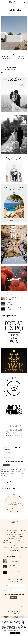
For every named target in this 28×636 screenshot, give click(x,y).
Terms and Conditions (9, 542)
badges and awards (16, 538)
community (13, 536)
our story (7, 538)
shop (8, 534)
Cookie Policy (10, 627)
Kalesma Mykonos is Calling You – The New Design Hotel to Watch (14, 56)
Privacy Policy (20, 542)
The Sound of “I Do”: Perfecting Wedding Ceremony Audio (15, 298)
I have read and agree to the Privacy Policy (14, 461)
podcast (20, 540)
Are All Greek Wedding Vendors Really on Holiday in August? (15, 303)
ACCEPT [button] (12, 632)
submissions (20, 534)
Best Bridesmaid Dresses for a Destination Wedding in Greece (16, 308)
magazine (13, 534)
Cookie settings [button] (5, 632)
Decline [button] (17, 632)
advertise (7, 540)
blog (4, 534)
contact (20, 536)
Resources (14, 540)
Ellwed (13, 545)
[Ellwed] (10, 2)
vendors (6, 536)
